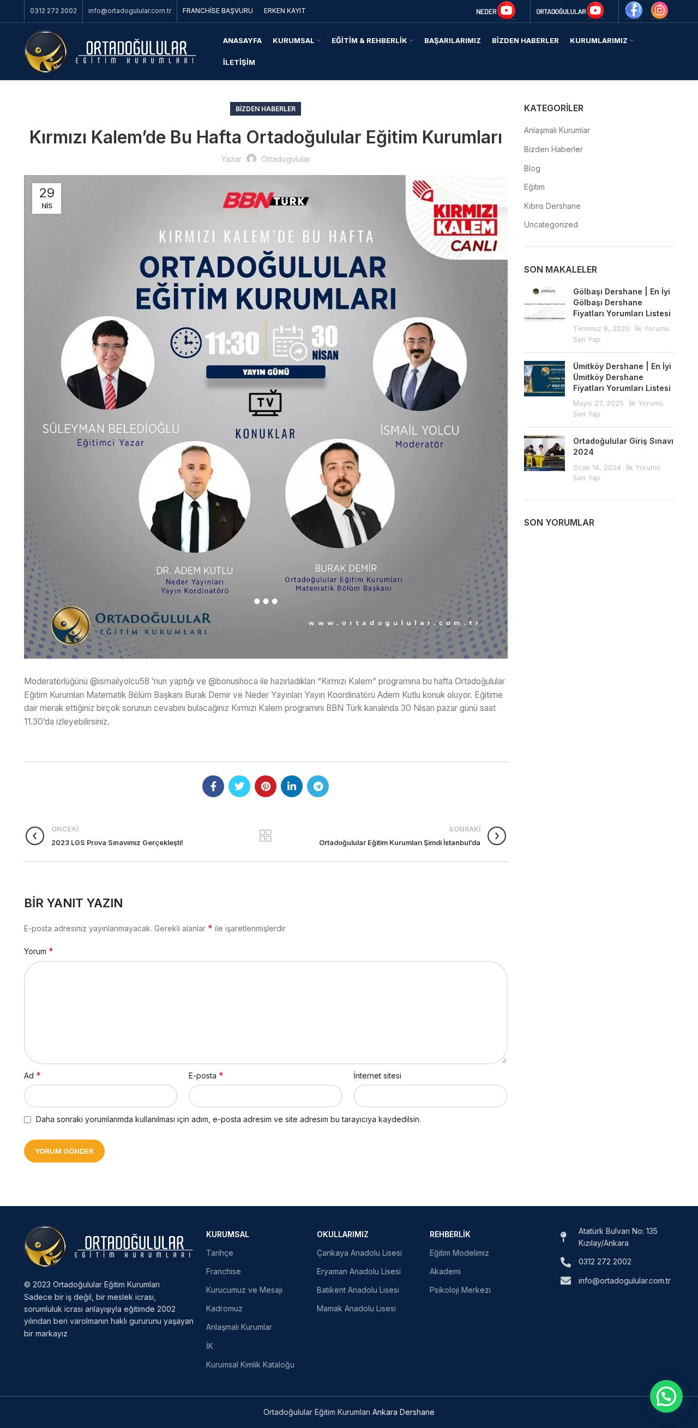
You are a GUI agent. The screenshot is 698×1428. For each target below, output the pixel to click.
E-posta (206, 1075)
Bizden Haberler (266, 109)
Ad (32, 1075)
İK (209, 1346)
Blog (532, 168)
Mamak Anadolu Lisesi (356, 1308)
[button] (666, 1396)
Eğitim (534, 186)
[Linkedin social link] (292, 786)
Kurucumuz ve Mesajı (244, 1289)
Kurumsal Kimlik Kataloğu (250, 1364)
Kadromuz (224, 1308)
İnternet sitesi (377, 1075)
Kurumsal (227, 1234)
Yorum (38, 950)
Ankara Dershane (403, 1412)
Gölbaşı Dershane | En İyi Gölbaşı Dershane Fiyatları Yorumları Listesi (622, 302)
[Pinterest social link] (265, 786)
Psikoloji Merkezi (460, 1289)
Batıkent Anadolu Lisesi (358, 1289)
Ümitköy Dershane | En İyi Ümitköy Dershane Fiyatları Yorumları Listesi (622, 376)
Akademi (445, 1271)
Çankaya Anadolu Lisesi (359, 1252)
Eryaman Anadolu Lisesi (359, 1271)
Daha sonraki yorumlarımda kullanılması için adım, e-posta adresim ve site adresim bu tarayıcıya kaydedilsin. (228, 1119)
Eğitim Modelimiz (459, 1252)
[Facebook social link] (213, 786)
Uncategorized (551, 224)
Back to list (266, 836)
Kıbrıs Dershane (552, 205)
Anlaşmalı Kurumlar (557, 130)
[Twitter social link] (239, 786)
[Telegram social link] (318, 786)
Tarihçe (219, 1252)
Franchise (223, 1271)
